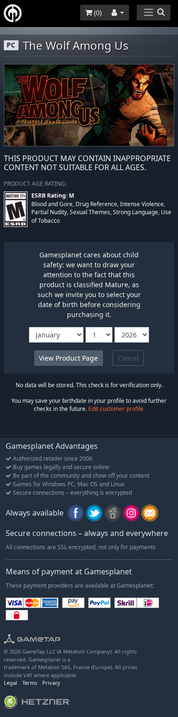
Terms (29, 682)
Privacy (51, 682)
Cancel (128, 358)
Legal (10, 682)
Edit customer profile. (116, 408)
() (97, 12)
